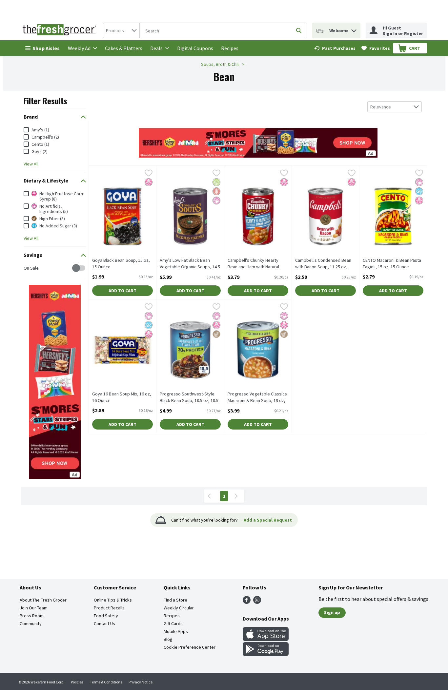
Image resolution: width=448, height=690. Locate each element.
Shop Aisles (46, 48)
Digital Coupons (195, 48)
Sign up (332, 612)
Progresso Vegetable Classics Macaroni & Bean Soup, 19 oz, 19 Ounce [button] (257, 397)
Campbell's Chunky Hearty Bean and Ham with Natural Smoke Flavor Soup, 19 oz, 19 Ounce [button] (256, 263)
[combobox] (121, 30)
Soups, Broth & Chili (220, 64)
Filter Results (45, 100)
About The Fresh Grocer (43, 600)
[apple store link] (266, 639)
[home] (60, 30)
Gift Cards (173, 623)
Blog (168, 639)
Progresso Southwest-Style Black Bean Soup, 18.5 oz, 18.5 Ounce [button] (189, 397)
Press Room (32, 616)
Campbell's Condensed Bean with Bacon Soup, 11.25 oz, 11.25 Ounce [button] (323, 263)
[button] (353, 29)
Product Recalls (109, 608)
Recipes (229, 48)
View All (31, 163)
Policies (77, 682)
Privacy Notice (141, 682)
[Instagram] (257, 602)
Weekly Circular (179, 608)
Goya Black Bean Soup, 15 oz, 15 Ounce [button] (121, 263)
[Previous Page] (210, 496)
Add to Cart (122, 291)
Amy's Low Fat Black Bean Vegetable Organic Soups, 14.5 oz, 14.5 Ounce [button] (190, 263)
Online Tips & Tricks (113, 600)
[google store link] (266, 654)
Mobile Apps (176, 631)
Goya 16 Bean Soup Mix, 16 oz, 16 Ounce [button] (121, 397)
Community (31, 623)
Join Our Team (34, 608)
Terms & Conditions (106, 682)
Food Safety (106, 616)
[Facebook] (247, 602)
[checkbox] (27, 268)
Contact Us (104, 623)
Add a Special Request (268, 520)
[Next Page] (237, 496)
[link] (334, 48)
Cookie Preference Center (189, 647)
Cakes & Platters (123, 48)
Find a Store (175, 600)
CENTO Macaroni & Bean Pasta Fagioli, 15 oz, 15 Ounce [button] (392, 263)
